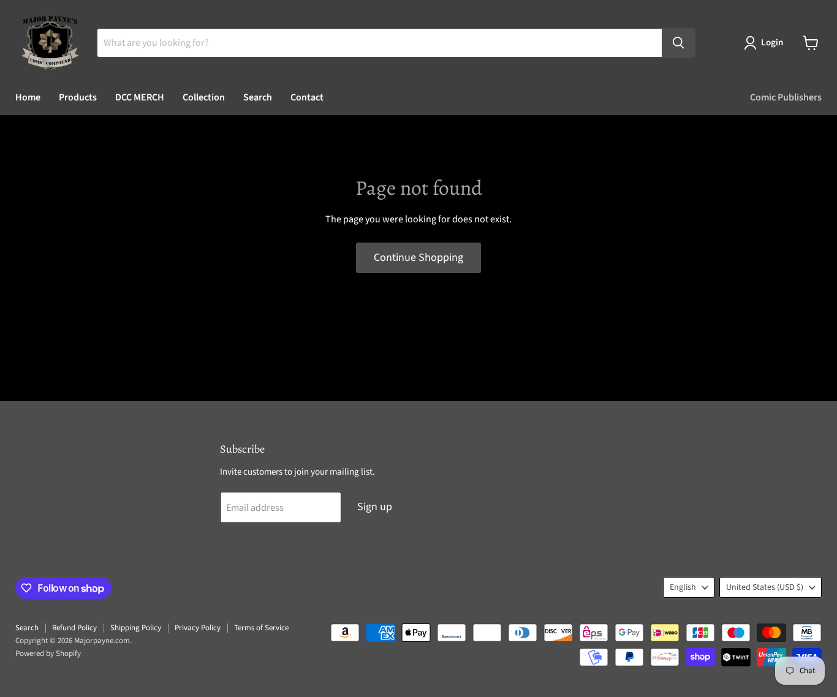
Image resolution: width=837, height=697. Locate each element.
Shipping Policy (135, 627)
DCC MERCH (139, 97)
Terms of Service (261, 627)
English (683, 587)
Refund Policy (74, 627)
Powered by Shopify (48, 653)
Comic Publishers (786, 97)
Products (78, 97)
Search (257, 97)
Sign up (374, 506)
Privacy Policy (198, 627)
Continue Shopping (418, 257)
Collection (204, 97)
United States (764, 587)
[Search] (678, 43)
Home (27, 97)
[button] (766, 43)
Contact (307, 97)
